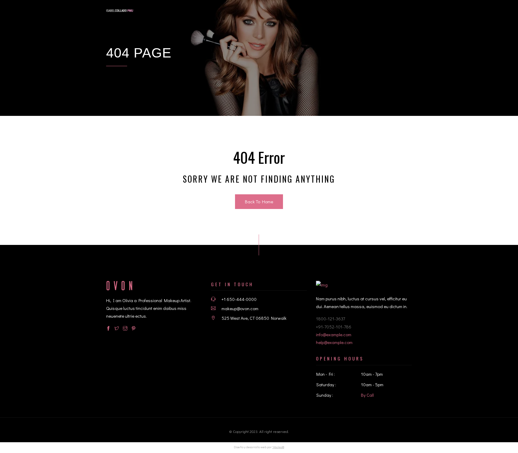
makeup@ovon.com (240, 308)
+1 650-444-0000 (239, 299)
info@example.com (333, 334)
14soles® (278, 447)
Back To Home (259, 201)
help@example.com (334, 342)
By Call (367, 395)
